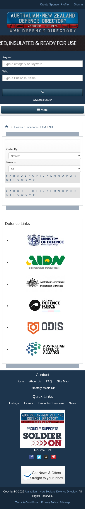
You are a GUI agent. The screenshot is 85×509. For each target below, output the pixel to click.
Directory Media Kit (43, 388)
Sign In (78, 4)
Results (11, 162)
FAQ (49, 381)
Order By (12, 149)
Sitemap (65, 502)
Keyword (7, 57)
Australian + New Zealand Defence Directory (51, 491)
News (72, 403)
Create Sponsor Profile (54, 4)
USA (43, 127)
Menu (45, 109)
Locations (32, 127)
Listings (14, 403)
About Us (35, 381)
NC (51, 127)
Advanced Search (42, 99)
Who (5, 71)
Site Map (62, 381)
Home (20, 381)
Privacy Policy (49, 502)
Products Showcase (51, 403)
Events (18, 127)
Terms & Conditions (26, 502)
